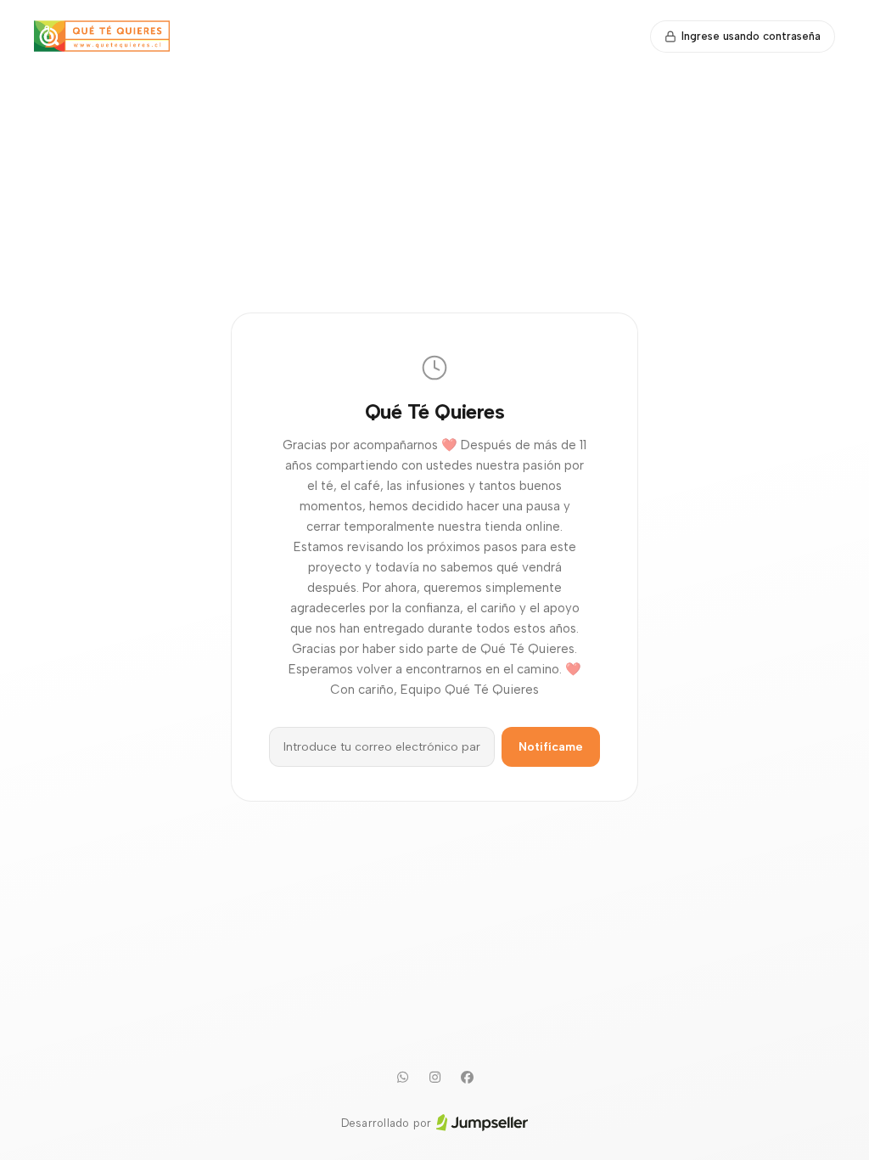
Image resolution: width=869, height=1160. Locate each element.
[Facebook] (466, 1077)
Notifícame (551, 747)
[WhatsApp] (402, 1077)
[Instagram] (434, 1077)
